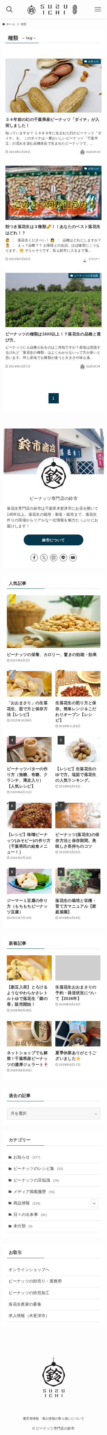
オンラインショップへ (29, 1270)
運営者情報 (31, 1418)
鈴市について (53, 540)
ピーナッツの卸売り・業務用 (35, 1281)
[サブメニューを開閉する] (94, 1203)
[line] (63, 557)
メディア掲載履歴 (34, 1192)
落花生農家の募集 (25, 1304)
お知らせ (26, 1157)
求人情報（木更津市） (29, 1316)
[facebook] (34, 557)
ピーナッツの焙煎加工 (29, 1293)
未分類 (23, 1226)
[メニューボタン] (97, 9)
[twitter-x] (44, 557)
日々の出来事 (30, 1214)
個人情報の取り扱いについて (63, 1418)
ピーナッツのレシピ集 (38, 1168)
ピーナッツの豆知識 (36, 1180)
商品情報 (26, 1203)
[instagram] (53, 557)
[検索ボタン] (9, 9)
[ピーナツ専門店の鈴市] (53, 9)
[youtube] (73, 557)
